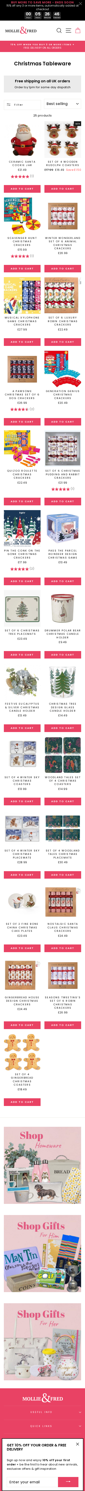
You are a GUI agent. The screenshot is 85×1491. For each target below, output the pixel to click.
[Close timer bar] (80, 3)
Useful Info (41, 1412)
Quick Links (41, 1426)
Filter (18, 105)
